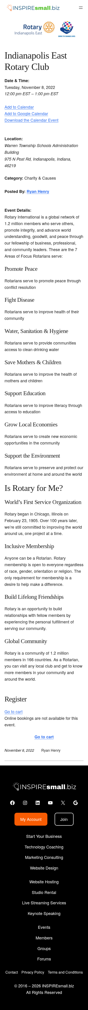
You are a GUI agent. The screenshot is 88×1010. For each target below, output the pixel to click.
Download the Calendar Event (31, 120)
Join (64, 819)
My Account (31, 819)
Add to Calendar (19, 107)
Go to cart (14, 711)
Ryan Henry (38, 191)
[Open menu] (80, 7)
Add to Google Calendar (26, 113)
